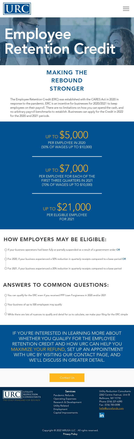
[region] (6, 259)
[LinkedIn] (101, 415)
